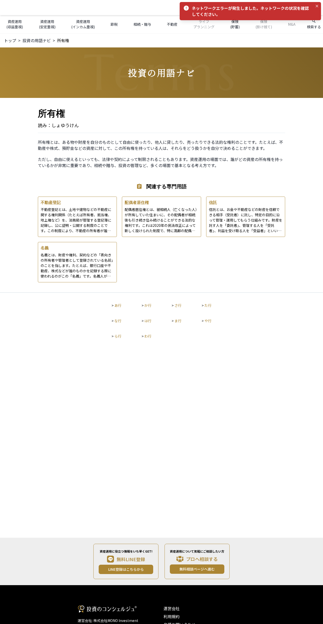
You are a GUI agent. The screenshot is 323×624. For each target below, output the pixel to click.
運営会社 (172, 608)
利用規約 (172, 616)
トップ (10, 40)
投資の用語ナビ (36, 40)
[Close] (317, 6)
